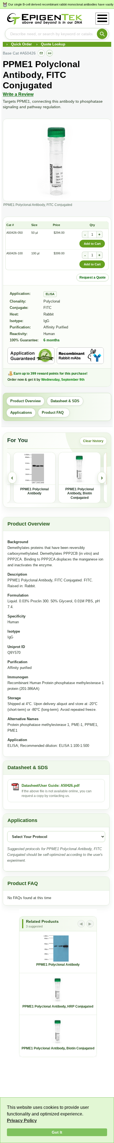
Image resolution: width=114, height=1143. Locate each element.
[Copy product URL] (49, 53)
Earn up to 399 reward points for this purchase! (50, 373)
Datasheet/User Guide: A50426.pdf (50, 785)
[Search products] (102, 34)
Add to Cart (92, 243)
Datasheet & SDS (65, 401)
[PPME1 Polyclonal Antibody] (34, 468)
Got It (57, 1132)
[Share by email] (41, 53)
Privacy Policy (22, 1120)
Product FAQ (54, 412)
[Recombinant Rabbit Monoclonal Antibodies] (80, 355)
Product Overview (25, 401)
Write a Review (18, 94)
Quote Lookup (53, 44)
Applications (21, 412)
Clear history (93, 441)
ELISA (50, 294)
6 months (51, 340)
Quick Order (21, 44)
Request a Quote (92, 277)
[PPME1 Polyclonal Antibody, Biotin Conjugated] (79, 468)
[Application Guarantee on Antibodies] (31, 355)
